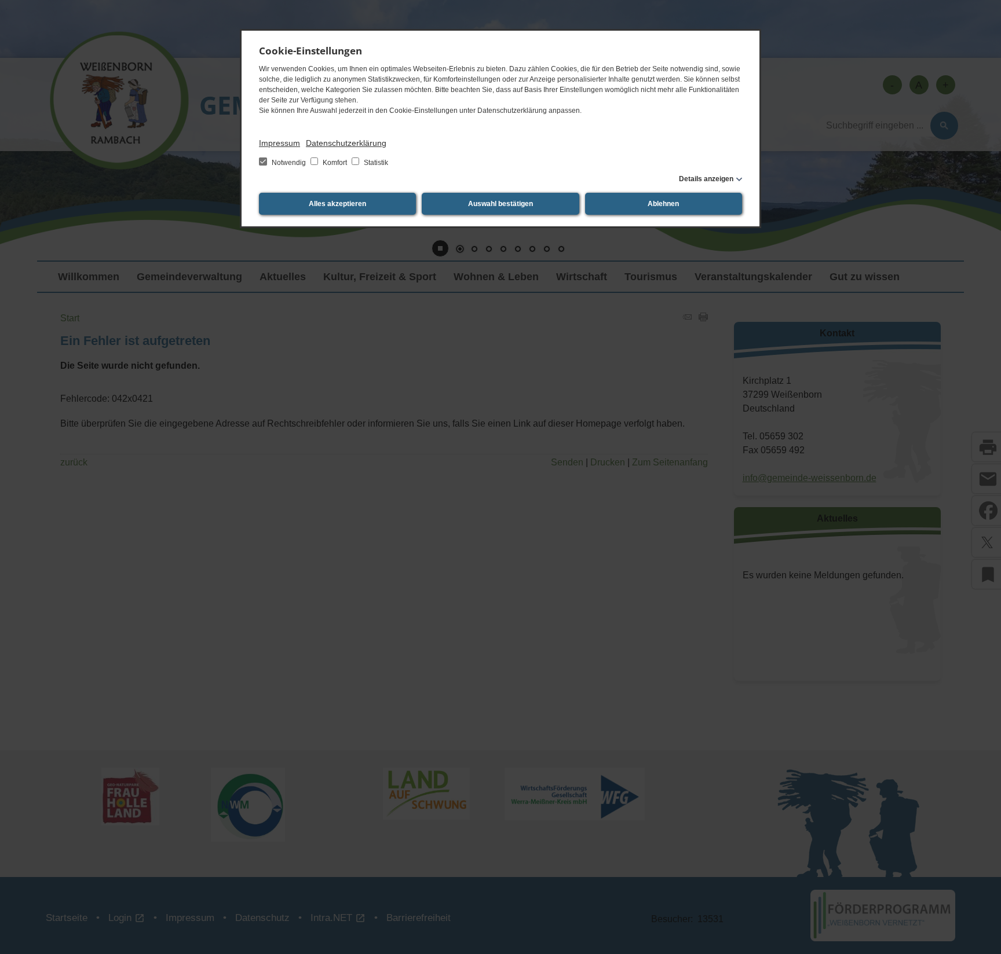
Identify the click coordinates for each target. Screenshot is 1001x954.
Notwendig (289, 163)
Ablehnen (663, 204)
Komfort (335, 163)
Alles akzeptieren (337, 204)
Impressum (279, 143)
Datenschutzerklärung (346, 143)
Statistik (375, 163)
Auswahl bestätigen (500, 204)
